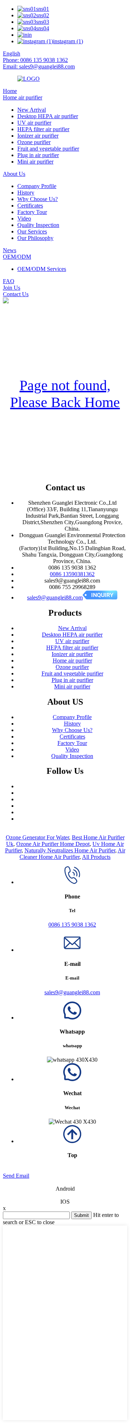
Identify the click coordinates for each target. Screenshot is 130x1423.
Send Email (16, 1176)
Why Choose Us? (37, 199)
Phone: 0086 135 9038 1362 (35, 60)
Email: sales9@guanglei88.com (39, 66)
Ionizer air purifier (37, 136)
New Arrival (31, 110)
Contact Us (16, 294)
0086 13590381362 (72, 574)
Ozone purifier (34, 142)
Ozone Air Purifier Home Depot (53, 844)
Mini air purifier (35, 162)
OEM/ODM (17, 257)
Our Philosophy (35, 238)
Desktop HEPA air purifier (47, 116)
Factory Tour (32, 212)
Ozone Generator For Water (37, 837)
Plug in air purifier (38, 155)
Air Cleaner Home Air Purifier (72, 853)
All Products (96, 857)
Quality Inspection (38, 225)
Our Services (32, 231)
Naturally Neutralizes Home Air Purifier (70, 850)
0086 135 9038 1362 (72, 925)
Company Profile (36, 186)
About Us (14, 174)
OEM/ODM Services (41, 269)
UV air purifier (34, 123)
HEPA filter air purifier (43, 129)
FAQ (8, 281)
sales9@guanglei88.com (55, 597)
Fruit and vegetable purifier (48, 149)
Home (10, 91)
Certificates (30, 205)
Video (24, 218)
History (25, 192)
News (9, 250)
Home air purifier (22, 97)
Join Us (11, 288)
